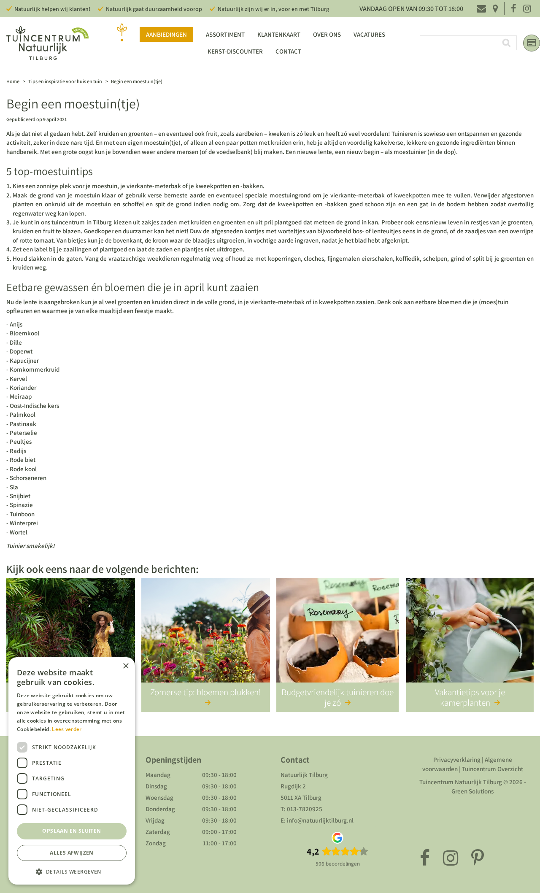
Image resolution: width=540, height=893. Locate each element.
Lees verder (66, 729)
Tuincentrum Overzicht (492, 769)
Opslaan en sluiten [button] (71, 830)
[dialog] (71, 771)
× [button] (125, 666)
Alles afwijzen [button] (72, 852)
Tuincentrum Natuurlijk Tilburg (460, 782)
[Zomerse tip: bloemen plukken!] (205, 637)
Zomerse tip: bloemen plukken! (205, 692)
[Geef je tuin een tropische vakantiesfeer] (70, 637)
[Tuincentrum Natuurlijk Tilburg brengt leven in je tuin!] (47, 42)
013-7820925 (304, 809)
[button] (72, 871)
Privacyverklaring (457, 759)
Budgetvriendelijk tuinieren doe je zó (337, 697)
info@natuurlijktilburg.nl (320, 820)
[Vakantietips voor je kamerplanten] (470, 637)
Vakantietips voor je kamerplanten (470, 697)
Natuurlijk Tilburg (304, 775)
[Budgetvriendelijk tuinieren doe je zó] (337, 637)
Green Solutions (472, 791)
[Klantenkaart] (531, 43)
